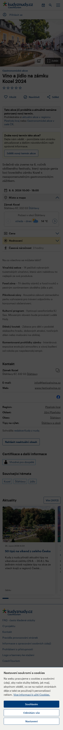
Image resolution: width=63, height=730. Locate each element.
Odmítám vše (31, 712)
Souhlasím (31, 704)
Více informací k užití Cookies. (31, 694)
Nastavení (31, 721)
